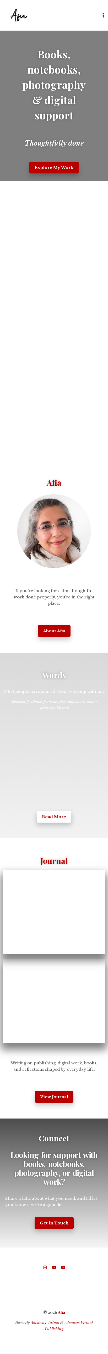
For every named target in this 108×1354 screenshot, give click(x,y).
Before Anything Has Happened (82, 1022)
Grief (15, 970)
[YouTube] (54, 1267)
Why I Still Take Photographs (80, 994)
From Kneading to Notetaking (29, 933)
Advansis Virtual (45, 1322)
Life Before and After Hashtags (49, 881)
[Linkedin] (63, 1267)
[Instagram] (45, 1267)
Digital (13, 874)
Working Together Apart (81, 905)
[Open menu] (103, 15)
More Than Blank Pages (24, 901)
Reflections (17, 963)
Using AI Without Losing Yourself (82, 933)
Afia (61, 1312)
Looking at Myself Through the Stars (30, 989)
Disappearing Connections (26, 1022)
